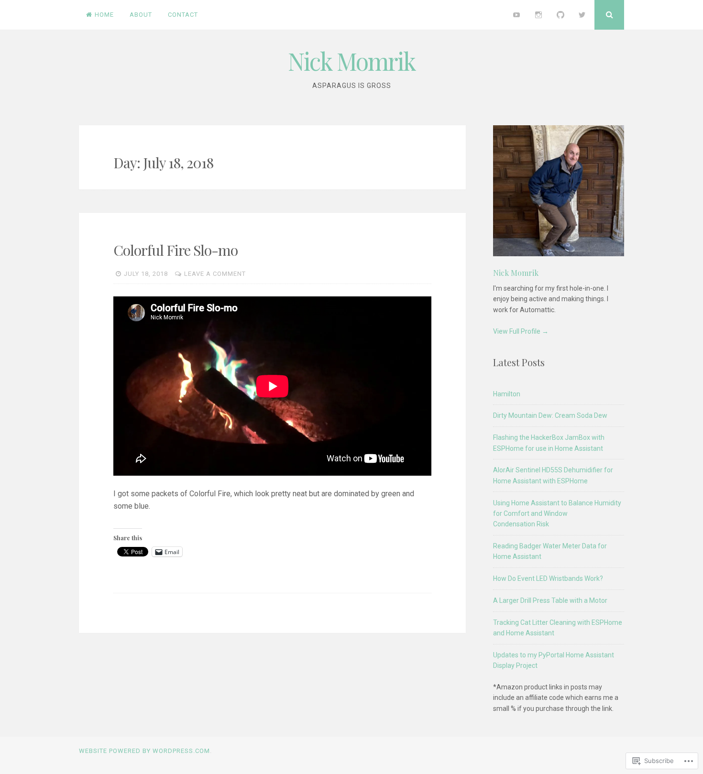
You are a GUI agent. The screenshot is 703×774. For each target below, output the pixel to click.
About (141, 14)
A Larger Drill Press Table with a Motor (550, 600)
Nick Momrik (352, 61)
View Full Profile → (521, 331)
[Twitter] (582, 15)
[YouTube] (517, 15)
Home (104, 14)
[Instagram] (538, 15)
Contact (183, 14)
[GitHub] (560, 15)
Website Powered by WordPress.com (144, 750)
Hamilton (506, 394)
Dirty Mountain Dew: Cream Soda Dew (550, 415)
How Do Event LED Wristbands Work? (548, 578)
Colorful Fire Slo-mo (175, 250)
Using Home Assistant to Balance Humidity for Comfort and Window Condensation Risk (557, 513)
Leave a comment (215, 273)
